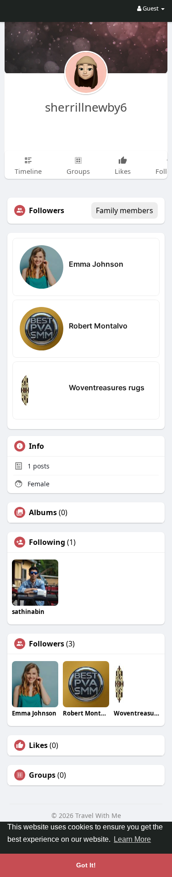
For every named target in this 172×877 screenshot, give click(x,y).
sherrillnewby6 (86, 107)
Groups (42, 775)
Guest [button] (150, 8)
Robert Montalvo (98, 325)
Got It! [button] (86, 865)
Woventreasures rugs (106, 387)
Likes (38, 745)
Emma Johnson (96, 264)
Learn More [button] (132, 839)
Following (47, 542)
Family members (124, 210)
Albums (43, 512)
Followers (46, 643)
